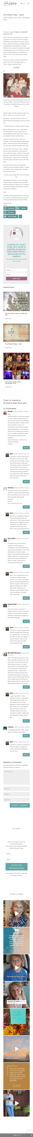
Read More (8, 318)
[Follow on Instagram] (18, 833)
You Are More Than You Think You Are (16, 314)
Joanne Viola (12, 604)
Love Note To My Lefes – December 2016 (13, 382)
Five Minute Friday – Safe (13, 344)
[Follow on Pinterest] (21, 833)
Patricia (10, 488)
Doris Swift (12, 538)
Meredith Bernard (14, 653)
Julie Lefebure (9, 17)
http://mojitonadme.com (15, 503)
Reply (26, 447)
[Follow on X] (14, 833)
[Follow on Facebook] (11, 833)
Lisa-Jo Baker (10, 60)
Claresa (10, 727)
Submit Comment (20, 805)
